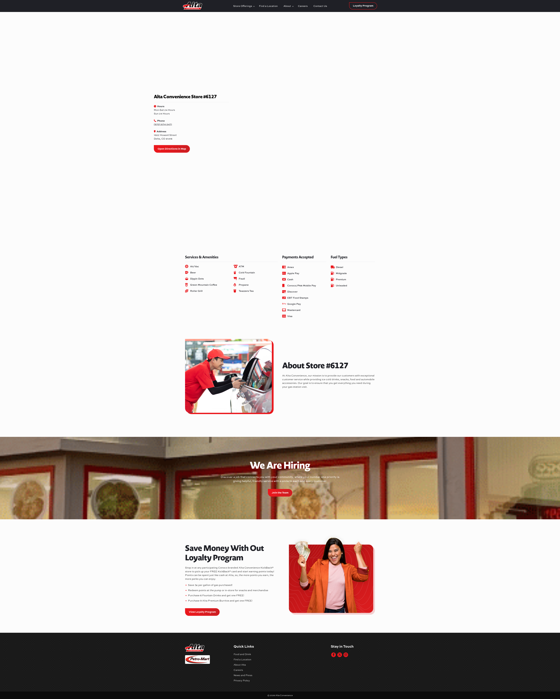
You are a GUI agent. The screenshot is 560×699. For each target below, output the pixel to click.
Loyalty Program (363, 5)
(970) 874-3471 (163, 124)
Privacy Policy (242, 680)
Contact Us (320, 6)
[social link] (333, 654)
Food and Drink (242, 654)
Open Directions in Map (172, 148)
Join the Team (280, 492)
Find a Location (268, 6)
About (288, 6)
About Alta (240, 664)
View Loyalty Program (202, 611)
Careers (303, 6)
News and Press (243, 675)
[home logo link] (207, 6)
